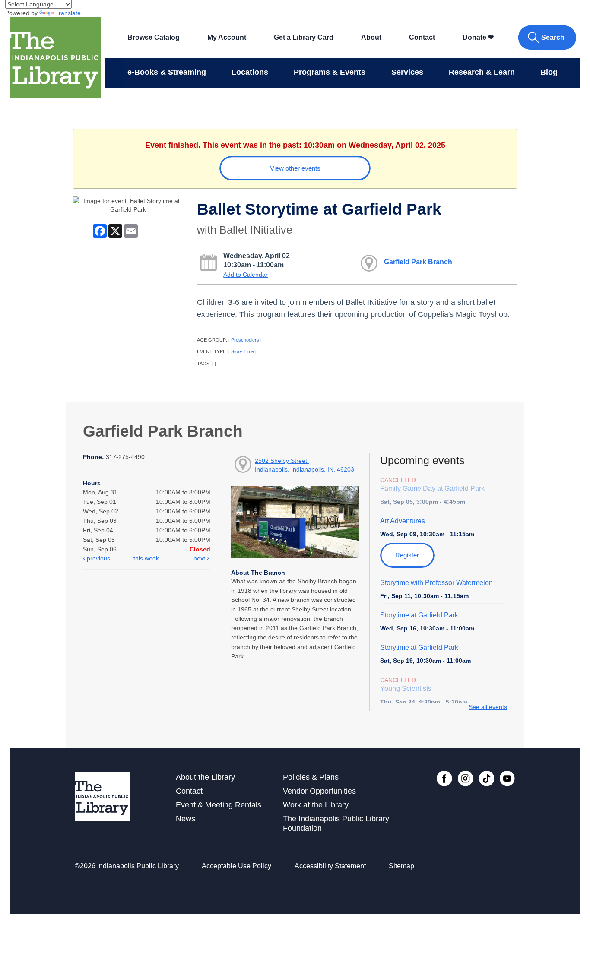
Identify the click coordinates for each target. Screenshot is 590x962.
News (185, 818)
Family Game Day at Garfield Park (432, 488)
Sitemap (401, 866)
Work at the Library (316, 805)
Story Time (242, 351)
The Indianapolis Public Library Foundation (336, 823)
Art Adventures (402, 521)
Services (407, 72)
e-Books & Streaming (166, 72)
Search (553, 37)
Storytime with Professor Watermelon (436, 582)
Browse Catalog (153, 37)
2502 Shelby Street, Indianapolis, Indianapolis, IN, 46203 (304, 465)
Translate (68, 12)
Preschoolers (245, 339)
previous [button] (97, 558)
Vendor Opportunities (319, 791)
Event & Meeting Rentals (218, 805)
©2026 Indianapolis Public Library (127, 866)
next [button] (200, 558)
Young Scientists (405, 688)
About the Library (205, 777)
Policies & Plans (311, 777)
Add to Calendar (245, 274)
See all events (488, 706)
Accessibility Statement (330, 866)
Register (407, 555)
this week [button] (146, 558)
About (371, 37)
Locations (250, 72)
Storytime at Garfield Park (419, 615)
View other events (295, 168)
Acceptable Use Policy (236, 866)
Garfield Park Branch (418, 262)
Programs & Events (329, 72)
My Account (226, 37)
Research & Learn (482, 72)
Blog (549, 72)
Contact (422, 37)
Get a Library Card (303, 37)
